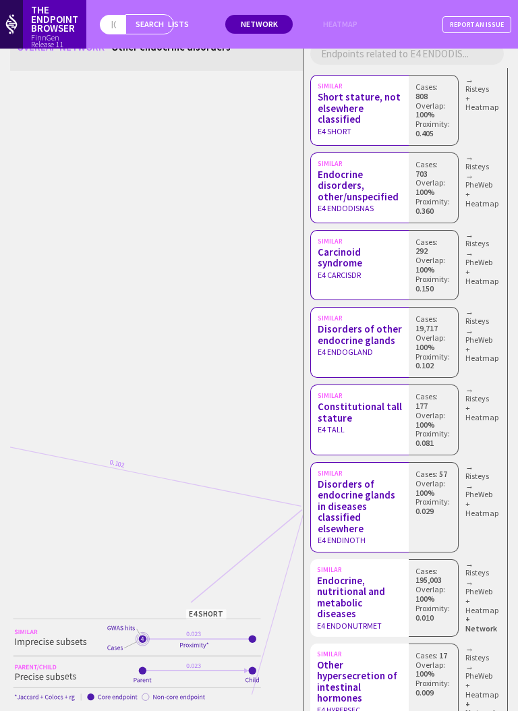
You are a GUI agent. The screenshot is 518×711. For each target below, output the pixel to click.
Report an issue (477, 24)
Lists (178, 24)
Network (259, 24)
